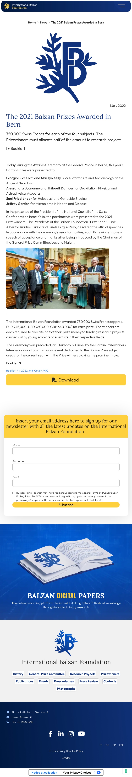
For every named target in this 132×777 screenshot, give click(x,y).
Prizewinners (110, 674)
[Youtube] (81, 734)
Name (16, 445)
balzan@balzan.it (22, 717)
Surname (18, 461)
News (43, 22)
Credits (66, 758)
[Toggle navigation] (121, 6)
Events (43, 681)
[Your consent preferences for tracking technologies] (126, 771)
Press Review (88, 681)
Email (15, 477)
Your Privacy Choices (77, 772)
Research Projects (82, 674)
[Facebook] (50, 734)
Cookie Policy (75, 751)
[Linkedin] (61, 734)
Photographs (66, 689)
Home (32, 22)
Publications (24, 681)
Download (68, 380)
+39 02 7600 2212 (22, 722)
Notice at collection (44, 772)
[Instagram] (71, 734)
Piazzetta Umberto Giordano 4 (30, 712)
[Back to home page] (7, 6)
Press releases (64, 681)
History (18, 674)
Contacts (109, 681)
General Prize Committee (47, 674)
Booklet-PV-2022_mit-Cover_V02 (27, 370)
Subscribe (66, 505)
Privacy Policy (57, 751)
